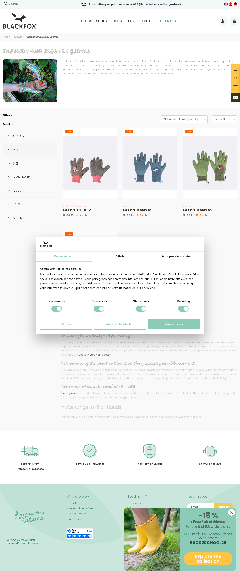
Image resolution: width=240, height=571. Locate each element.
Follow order (134, 503)
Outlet (148, 21)
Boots (116, 21)
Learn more (74, 519)
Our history (73, 503)
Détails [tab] (120, 256)
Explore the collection (208, 558)
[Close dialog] (231, 512)
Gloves (132, 21)
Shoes (101, 21)
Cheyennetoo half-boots (94, 355)
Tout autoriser (174, 324)
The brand (167, 21)
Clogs (86, 21)
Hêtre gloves (69, 393)
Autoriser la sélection (120, 324)
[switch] (99, 309)
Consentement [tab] (63, 256)
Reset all (8, 124)
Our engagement (77, 513)
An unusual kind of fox (80, 508)
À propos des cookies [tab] (176, 256)
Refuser (66, 324)
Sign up (223, 506)
